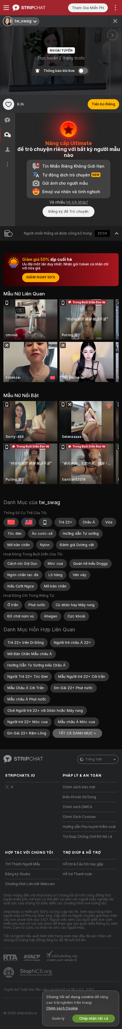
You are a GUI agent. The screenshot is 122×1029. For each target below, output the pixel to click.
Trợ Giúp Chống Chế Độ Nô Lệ (87, 837)
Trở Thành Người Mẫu (22, 864)
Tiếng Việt (93, 759)
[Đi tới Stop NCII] (36, 972)
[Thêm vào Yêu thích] (8, 104)
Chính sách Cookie (62, 1008)
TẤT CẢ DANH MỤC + (77, 733)
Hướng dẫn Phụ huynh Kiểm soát (89, 827)
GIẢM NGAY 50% (40, 277)
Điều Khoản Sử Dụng (79, 797)
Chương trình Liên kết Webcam (30, 884)
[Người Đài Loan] (28, 522)
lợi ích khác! (77, 202)
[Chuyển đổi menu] (6, 7)
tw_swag (49, 502)
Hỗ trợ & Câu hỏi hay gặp (83, 864)
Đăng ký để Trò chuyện (69, 211)
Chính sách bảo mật (79, 787)
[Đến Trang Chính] (36, 8)
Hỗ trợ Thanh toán (77, 874)
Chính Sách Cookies (79, 817)
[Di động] (45, 522)
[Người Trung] (11, 522)
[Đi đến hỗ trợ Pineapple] (9, 972)
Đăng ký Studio (17, 874)
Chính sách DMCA (77, 807)
